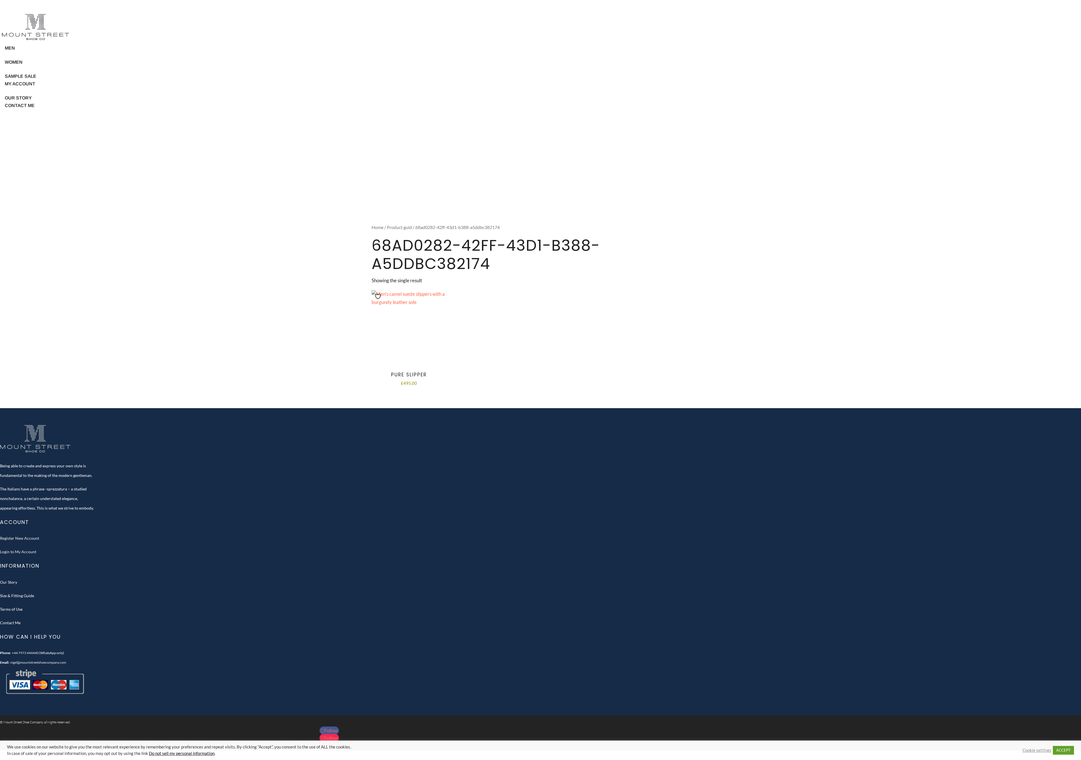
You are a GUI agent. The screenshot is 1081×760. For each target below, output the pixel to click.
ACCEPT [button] (1063, 750)
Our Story (8, 582)
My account (20, 83)
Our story (18, 97)
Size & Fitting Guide (17, 595)
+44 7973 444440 (25, 653)
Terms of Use (11, 609)
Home (377, 227)
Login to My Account (18, 551)
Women (14, 62)
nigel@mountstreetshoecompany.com (38, 662)
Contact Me (20, 105)
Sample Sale (20, 76)
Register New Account (19, 538)
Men (10, 48)
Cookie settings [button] (1036, 750)
